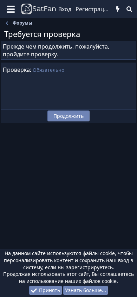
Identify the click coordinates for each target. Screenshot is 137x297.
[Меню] (10, 9)
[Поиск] (129, 9)
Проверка (16, 70)
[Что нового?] (118, 9)
